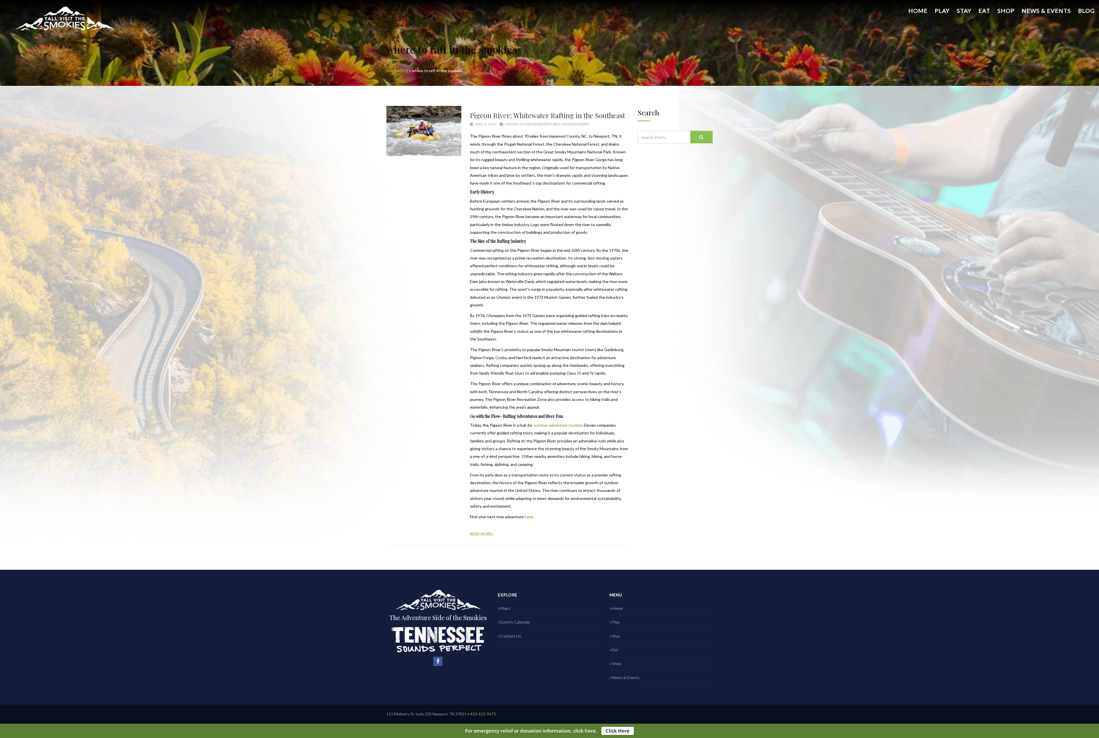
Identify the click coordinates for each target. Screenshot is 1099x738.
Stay (964, 10)
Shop (1006, 10)
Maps (505, 608)
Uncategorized (575, 124)
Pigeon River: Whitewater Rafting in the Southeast (547, 115)
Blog (1086, 10)
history (511, 124)
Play (942, 10)
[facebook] (437, 661)
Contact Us (511, 636)
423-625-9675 (483, 714)
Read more (480, 534)
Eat (984, 10)
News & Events (1046, 10)
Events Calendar (515, 622)
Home (918, 10)
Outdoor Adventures (540, 124)
